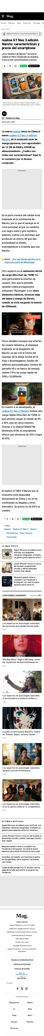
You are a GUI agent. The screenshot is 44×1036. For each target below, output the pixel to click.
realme (7, 529)
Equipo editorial (22, 922)
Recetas (30, 1022)
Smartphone (12, 533)
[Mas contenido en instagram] (26, 988)
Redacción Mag (13, 118)
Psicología (36, 23)
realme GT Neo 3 (20, 529)
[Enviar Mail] (3, 118)
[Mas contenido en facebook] (17, 988)
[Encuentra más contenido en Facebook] (4, 65)
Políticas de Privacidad (22, 964)
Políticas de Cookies (22, 969)
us (14, 1009)
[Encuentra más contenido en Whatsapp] (15, 65)
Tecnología (11, 537)
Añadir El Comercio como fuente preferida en (22, 34)
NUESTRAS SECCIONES (22, 997)
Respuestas (14, 1002)
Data (30, 1009)
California (11, 23)
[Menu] (4, 16)
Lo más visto (10, 546)
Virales (14, 1022)
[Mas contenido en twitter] (22, 988)
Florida (3, 23)
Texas (19, 23)
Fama (14, 1015)
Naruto (33, 529)
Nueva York (27, 23)
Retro (30, 1015)
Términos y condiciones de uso (22, 960)
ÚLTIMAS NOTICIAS (13, 821)
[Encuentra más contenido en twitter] (10, 65)
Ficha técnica (26, 533)
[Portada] (22, 920)
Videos (30, 1002)
